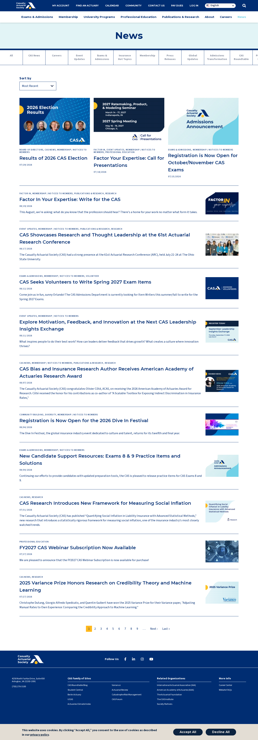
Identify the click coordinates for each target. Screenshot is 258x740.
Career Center (225, 685)
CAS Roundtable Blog (77, 685)
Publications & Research (180, 17)
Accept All (188, 732)
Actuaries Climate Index (79, 704)
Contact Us (156, 5)
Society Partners (164, 704)
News (242, 17)
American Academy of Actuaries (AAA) (175, 690)
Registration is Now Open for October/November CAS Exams (203, 163)
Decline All (221, 732)
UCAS (70, 699)
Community (133, 5)
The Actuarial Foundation (169, 694)
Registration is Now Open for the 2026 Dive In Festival (83, 420)
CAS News (34, 56)
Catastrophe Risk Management (126, 694)
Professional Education (138, 17)
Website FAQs (225, 690)
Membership (68, 17)
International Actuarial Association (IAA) (176, 685)
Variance (116, 685)
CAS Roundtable (241, 57)
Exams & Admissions (37, 17)
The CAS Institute (165, 699)
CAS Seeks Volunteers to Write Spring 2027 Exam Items (85, 282)
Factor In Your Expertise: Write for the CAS (70, 199)
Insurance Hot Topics (125, 57)
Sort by (25, 78)
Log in (194, 5)
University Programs (99, 17)
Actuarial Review (120, 690)
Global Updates (192, 57)
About (209, 17)
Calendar (112, 5)
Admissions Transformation (217, 57)
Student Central (75, 690)
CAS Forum (117, 699)
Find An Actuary (87, 5)
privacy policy (39, 735)
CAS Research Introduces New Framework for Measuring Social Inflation (105, 503)
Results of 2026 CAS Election (53, 158)
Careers (226, 17)
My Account (60, 5)
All (11, 56)
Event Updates (79, 57)
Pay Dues (177, 5)
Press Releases (170, 57)
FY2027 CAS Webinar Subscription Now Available (77, 547)
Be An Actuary (74, 694)
